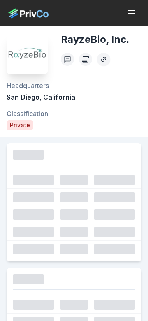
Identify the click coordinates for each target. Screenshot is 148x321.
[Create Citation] (85, 59)
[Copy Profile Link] (103, 59)
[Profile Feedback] (67, 59)
